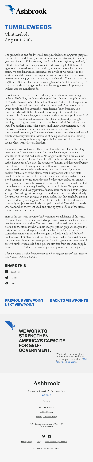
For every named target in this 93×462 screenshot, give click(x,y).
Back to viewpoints (69, 300)
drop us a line (69, 361)
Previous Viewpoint (24, 300)
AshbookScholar (46, 412)
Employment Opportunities (56, 441)
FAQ (38, 441)
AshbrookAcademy (46, 407)
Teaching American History (46, 416)
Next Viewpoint (20, 305)
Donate (46, 394)
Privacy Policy (26, 441)
